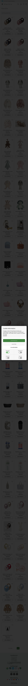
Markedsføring (20, 350)
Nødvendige (8, 350)
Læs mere (5, 335)
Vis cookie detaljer (14, 347)
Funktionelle (8, 356)
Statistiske (20, 356)
